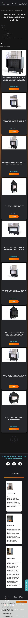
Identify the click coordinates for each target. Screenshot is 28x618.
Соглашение (21, 598)
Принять (21, 602)
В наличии (4, 43)
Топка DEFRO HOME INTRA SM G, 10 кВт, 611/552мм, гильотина (14, 163)
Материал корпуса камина (7, 32)
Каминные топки (9, 10)
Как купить (21, 597)
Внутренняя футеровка (7, 34)
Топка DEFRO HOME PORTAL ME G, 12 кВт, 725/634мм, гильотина (14, 120)
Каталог (3, 10)
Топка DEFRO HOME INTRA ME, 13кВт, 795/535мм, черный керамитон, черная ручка (14, 334)
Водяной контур (5, 30)
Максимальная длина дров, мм (8, 36)
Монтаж (15, 598)
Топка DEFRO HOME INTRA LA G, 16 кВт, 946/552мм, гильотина (14, 375)
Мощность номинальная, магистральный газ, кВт (12, 38)
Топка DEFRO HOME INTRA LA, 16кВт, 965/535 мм (14, 418)
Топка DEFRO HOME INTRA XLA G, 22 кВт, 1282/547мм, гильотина (14, 248)
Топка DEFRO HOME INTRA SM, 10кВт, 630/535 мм (14, 205)
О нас (14, 596)
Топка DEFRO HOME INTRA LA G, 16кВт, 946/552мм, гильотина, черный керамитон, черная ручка (14, 79)
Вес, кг (3, 40)
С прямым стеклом (18, 10)
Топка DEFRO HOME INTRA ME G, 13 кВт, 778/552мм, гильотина (14, 290)
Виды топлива (5, 28)
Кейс (20, 596)
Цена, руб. (4, 27)
